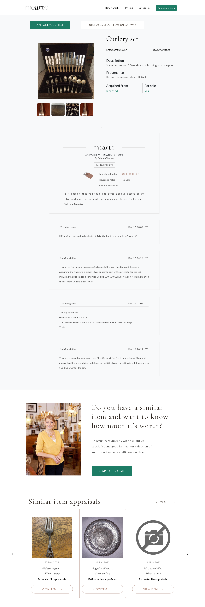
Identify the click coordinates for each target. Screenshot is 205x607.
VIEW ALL (162, 502)
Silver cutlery (161, 49)
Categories (145, 7)
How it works (112, 7)
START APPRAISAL (111, 471)
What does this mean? (109, 185)
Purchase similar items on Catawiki (112, 24)
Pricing (129, 7)
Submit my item (166, 8)
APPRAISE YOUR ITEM (50, 24)
